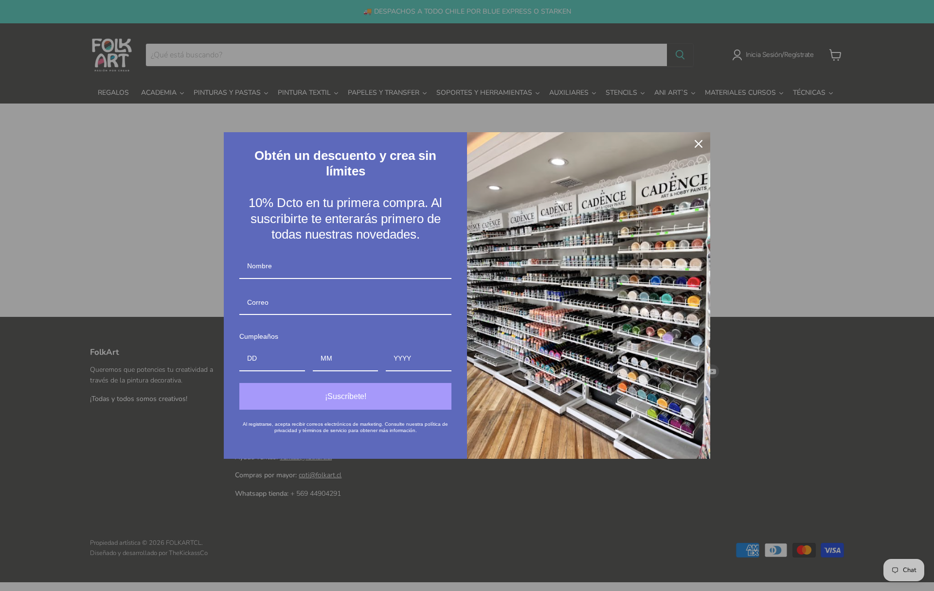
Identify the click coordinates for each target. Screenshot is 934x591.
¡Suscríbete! (345, 396)
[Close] (698, 144)
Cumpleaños (258, 336)
